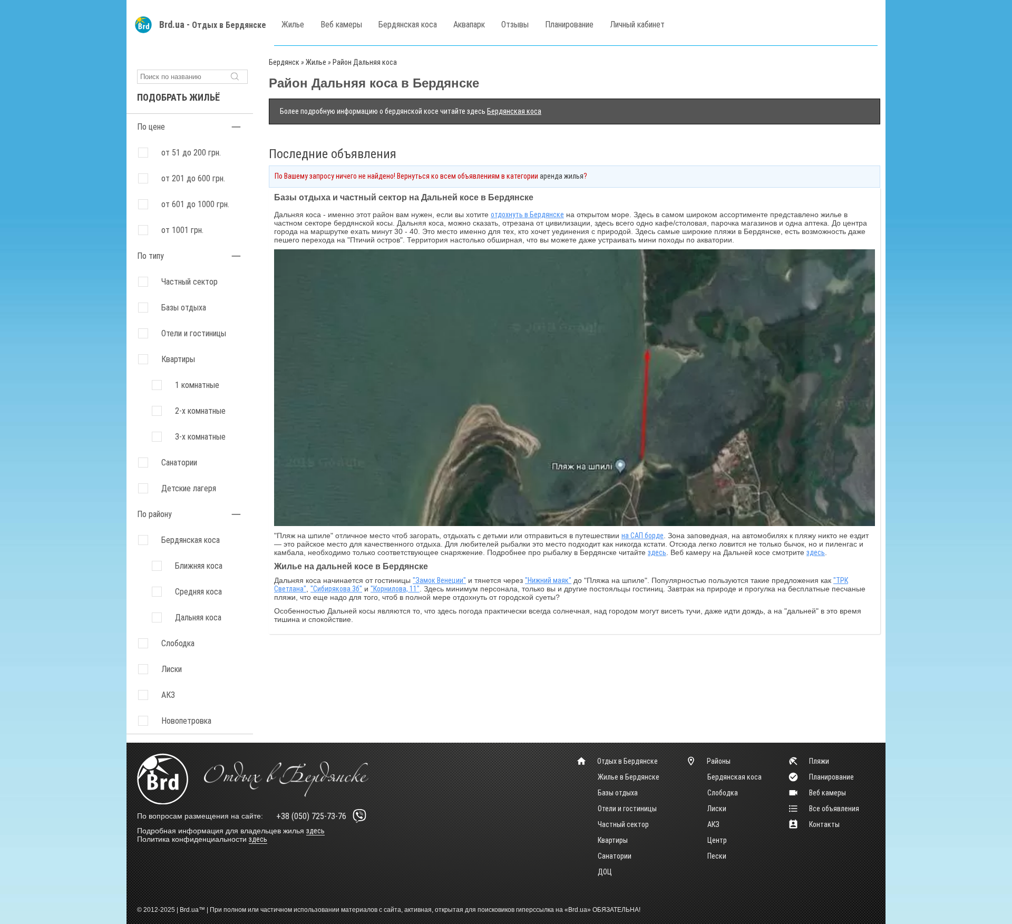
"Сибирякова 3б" (336, 589)
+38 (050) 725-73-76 (311, 816)
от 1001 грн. (182, 230)
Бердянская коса (407, 25)
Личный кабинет (637, 25)
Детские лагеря (188, 488)
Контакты (824, 824)
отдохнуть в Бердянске (527, 214)
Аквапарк (469, 25)
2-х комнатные (200, 411)
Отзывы (515, 25)
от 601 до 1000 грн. (195, 204)
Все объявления (834, 808)
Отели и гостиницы (193, 333)
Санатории (179, 463)
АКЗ (713, 824)
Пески (716, 856)
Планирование (569, 25)
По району (154, 514)
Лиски (716, 808)
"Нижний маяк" (548, 580)
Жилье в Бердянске (628, 777)
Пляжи (819, 761)
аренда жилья (561, 176)
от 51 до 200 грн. (191, 153)
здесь (657, 552)
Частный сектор (189, 282)
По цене (151, 127)
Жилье (292, 25)
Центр (717, 840)
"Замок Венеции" (439, 580)
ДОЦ (605, 872)
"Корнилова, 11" (395, 589)
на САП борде (642, 535)
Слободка (722, 793)
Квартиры (178, 359)
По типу (150, 256)
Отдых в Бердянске (229, 25)
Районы (719, 761)
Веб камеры (341, 25)
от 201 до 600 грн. (193, 178)
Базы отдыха (183, 308)
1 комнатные (197, 385)
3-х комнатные (200, 437)
